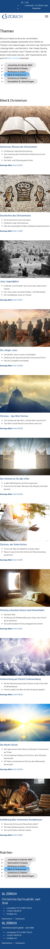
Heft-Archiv (13, 58)
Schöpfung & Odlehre (17, 78)
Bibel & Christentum (17, 75)
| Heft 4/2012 (11, 231)
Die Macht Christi (9, 744)
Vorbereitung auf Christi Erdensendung (20, 678)
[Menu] (46, 16)
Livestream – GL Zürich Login (36, 5)
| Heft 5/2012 (11, 165)
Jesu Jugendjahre (9, 281)
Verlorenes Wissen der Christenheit (18, 146)
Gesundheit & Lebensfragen (21, 81)
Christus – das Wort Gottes (14, 415)
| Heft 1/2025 (11, 835)
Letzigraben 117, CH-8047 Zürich (19, 908)
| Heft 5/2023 (11, 494)
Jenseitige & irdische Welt (20, 65)
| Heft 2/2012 (11, 628)
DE (22, 2)
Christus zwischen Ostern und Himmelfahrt (22, 610)
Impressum (20, 918)
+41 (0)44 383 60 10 (13, 911)
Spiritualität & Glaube (18, 68)
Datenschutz (7, 918)
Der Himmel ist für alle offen (14, 478)
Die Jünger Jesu (8, 350)
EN (27, 2)
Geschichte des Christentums (15, 215)
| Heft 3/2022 (11, 365)
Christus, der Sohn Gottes (13, 544)
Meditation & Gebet (17, 71)
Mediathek (36, 8)
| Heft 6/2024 (11, 769)
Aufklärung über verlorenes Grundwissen (21, 819)
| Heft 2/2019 (11, 560)
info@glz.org (11, 914)
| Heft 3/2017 (11, 300)
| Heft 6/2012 (11, 694)
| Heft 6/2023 (11, 428)
